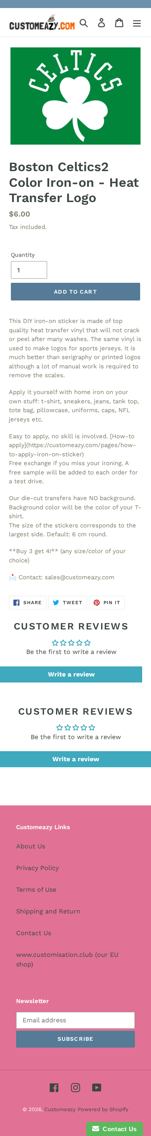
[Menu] (137, 22)
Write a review (71, 674)
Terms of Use (36, 889)
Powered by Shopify (103, 1109)
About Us (30, 846)
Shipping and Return (48, 911)
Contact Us (33, 933)
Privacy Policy (37, 868)
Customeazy (60, 1109)
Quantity (23, 254)
